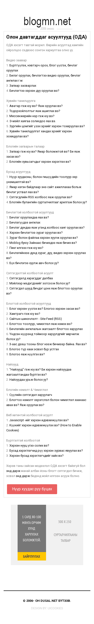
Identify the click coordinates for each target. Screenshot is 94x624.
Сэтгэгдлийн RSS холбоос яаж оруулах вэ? (40, 197)
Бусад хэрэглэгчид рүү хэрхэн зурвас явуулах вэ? (46, 450)
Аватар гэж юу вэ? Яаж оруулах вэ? (36, 106)
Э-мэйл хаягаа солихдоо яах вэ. (32, 121)
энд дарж (13, 471)
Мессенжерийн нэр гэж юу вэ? (31, 116)
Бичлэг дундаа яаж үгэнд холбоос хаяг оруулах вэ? (47, 227)
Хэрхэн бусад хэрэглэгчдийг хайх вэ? (36, 455)
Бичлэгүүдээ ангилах (24, 222)
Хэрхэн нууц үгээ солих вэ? (29, 445)
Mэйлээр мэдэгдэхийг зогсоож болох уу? (39, 283)
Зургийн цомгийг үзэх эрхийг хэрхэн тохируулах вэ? (47, 126)
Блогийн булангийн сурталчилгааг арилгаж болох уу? (48, 202)
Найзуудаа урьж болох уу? (28, 379)
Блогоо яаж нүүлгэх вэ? (27, 354)
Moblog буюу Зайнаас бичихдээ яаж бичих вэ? (43, 243)
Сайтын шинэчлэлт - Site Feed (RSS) (35, 319)
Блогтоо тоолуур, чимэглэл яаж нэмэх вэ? (40, 324)
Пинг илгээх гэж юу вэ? (26, 248)
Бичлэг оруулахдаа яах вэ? (29, 217)
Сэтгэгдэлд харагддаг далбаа (31, 278)
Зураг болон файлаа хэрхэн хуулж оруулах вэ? (43, 237)
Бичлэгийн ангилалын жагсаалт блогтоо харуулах (46, 329)
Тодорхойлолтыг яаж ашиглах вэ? (34, 111)
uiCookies (55, 608)
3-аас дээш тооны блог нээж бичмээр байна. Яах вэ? (48, 344)
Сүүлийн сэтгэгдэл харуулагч (30, 395)
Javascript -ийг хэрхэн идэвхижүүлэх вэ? (39, 420)
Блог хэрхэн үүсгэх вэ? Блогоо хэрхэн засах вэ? (44, 308)
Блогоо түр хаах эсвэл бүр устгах (34, 349)
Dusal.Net (49, 601)
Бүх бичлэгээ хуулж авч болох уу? (34, 263)
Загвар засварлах (22, 85)
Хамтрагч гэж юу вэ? (24, 314)
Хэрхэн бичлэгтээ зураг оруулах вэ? (36, 232)
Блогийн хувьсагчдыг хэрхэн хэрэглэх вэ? (40, 161)
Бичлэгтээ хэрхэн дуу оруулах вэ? (34, 90)
